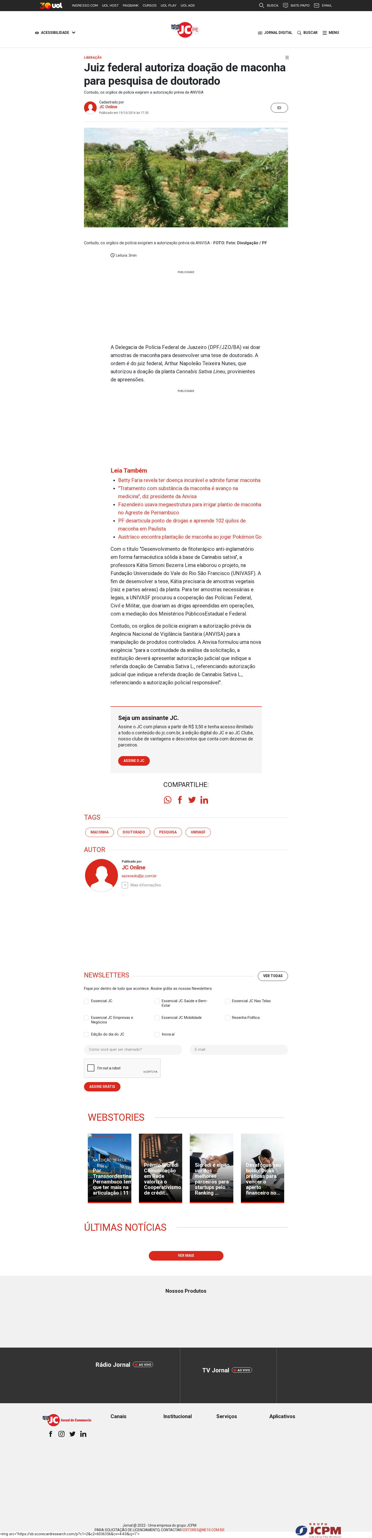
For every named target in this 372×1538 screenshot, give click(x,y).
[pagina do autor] (101, 875)
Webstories (116, 1117)
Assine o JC (133, 761)
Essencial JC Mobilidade (182, 1017)
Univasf (198, 832)
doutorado (134, 832)
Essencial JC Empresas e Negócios (112, 1017)
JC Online (108, 106)
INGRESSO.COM (85, 5)
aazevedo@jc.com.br (139, 876)
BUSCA (272, 5)
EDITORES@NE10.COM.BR (203, 1530)
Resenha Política (246, 1017)
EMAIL (327, 5)
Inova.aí (168, 1034)
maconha (100, 832)
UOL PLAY (169, 5)
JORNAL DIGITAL (278, 33)
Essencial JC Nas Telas (251, 1001)
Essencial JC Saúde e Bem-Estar (185, 1001)
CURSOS (150, 5)
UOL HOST (110, 5)
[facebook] (180, 800)
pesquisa (168, 832)
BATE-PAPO (300, 5)
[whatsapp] (168, 800)
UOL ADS (188, 5)
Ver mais (186, 1256)
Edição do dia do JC (107, 1034)
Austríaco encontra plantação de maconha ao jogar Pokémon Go (190, 537)
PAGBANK (131, 5)
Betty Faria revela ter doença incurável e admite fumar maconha (189, 480)
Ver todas (273, 976)
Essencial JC (101, 1001)
